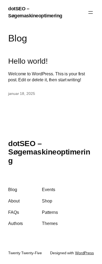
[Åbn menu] (90, 12)
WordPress (84, 253)
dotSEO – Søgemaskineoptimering (49, 152)
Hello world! (28, 61)
